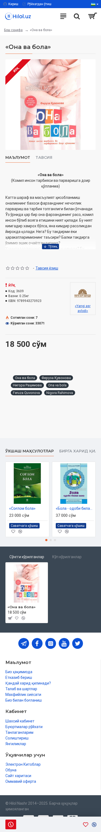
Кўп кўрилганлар (67, 557)
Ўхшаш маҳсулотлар (29, 451)
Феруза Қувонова (56, 378)
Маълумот (17, 157)
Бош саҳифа (13, 30)
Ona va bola (57, 385)
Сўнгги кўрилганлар (26, 557)
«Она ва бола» (22, 607)
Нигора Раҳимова (27, 385)
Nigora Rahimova (59, 393)
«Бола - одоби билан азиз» (75, 508)
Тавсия (44, 157)
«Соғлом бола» (22, 508)
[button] (46, 540)
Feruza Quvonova (26, 393)
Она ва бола (25, 378)
